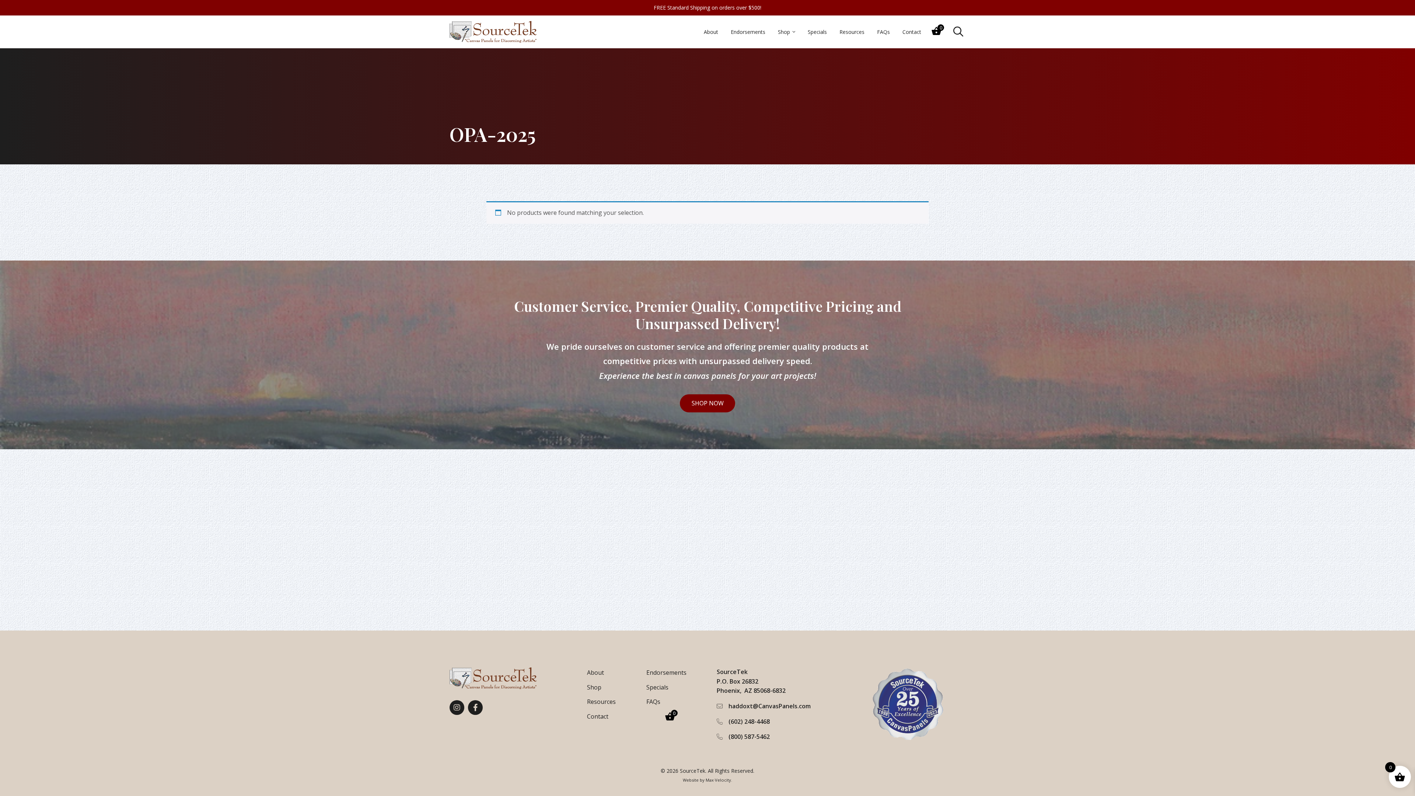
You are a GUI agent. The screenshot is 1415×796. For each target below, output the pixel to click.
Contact (597, 716)
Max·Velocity (718, 780)
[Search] (958, 32)
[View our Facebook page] (475, 707)
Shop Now (708, 403)
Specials (657, 687)
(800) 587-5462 (749, 737)
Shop (594, 687)
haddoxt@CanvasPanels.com (770, 706)
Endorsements (666, 672)
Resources (601, 702)
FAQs (653, 702)
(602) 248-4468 (749, 722)
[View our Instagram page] (457, 707)
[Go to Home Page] (493, 32)
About (595, 672)
